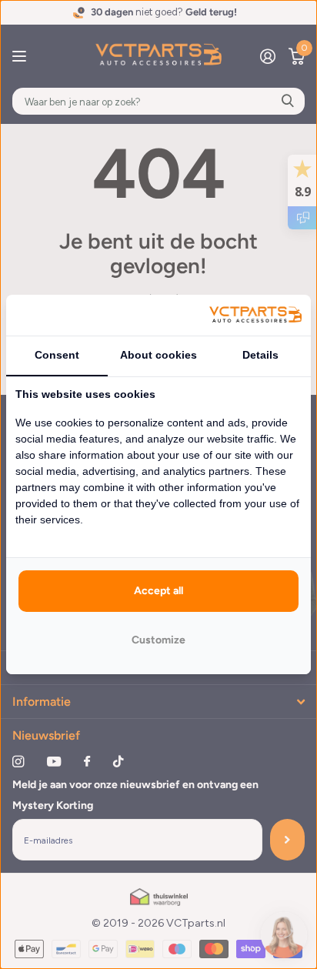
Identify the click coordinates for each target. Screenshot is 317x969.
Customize (158, 640)
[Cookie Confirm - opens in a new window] (255, 315)
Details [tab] (260, 355)
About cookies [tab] (158, 355)
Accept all (158, 590)
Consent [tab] (57, 355)
